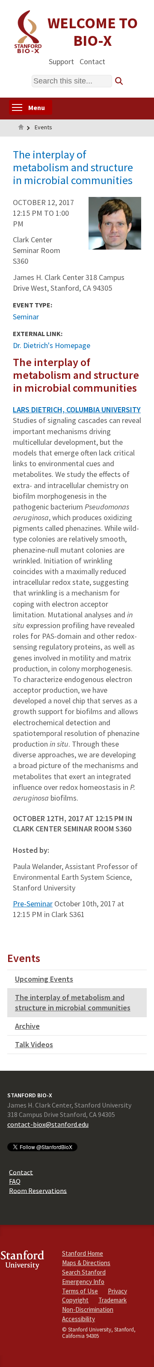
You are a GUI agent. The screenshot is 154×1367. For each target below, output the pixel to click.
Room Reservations (38, 1190)
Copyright (75, 1300)
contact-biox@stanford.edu (48, 1124)
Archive (27, 1026)
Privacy (117, 1291)
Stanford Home (82, 1253)
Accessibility (78, 1319)
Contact (92, 61)
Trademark (112, 1300)
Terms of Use (80, 1291)
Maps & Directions (86, 1263)
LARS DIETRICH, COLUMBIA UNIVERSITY (77, 409)
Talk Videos (34, 1044)
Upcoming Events (44, 979)
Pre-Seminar (33, 903)
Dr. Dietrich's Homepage (51, 345)
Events (43, 127)
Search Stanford (84, 1272)
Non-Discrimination (87, 1309)
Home (21, 128)
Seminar (26, 317)
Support (61, 61)
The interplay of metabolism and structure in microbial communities (72, 1002)
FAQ (15, 1181)
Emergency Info (83, 1282)
